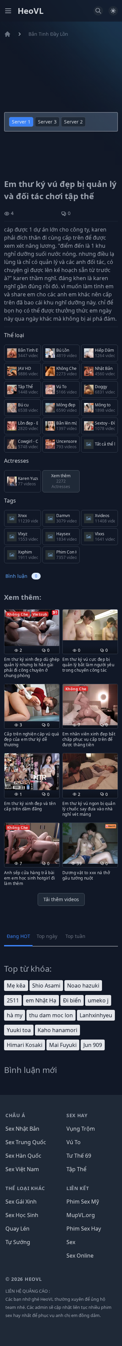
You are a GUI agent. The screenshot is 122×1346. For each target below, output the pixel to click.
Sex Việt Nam (22, 1169)
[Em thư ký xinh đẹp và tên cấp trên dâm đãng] (31, 771)
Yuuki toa (19, 1030)
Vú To (73, 1142)
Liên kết (77, 1188)
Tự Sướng (17, 1242)
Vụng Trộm (80, 1128)
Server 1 (21, 121)
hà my (14, 1015)
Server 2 (73, 121)
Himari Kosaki (24, 1045)
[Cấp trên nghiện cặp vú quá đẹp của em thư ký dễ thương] (31, 702)
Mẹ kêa (16, 985)
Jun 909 (92, 1045)
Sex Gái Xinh (21, 1201)
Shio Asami (46, 985)
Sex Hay (77, 1115)
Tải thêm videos (61, 899)
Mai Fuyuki (63, 1045)
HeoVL (31, 10)
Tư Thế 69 (78, 1155)
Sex (70, 1242)
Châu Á (15, 1115)
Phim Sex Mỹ (82, 1201)
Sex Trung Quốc (25, 1142)
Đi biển (72, 1000)
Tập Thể (76, 1169)
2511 (13, 1000)
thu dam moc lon (51, 1015)
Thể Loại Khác (25, 1188)
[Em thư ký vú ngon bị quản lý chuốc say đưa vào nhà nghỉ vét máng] (90, 771)
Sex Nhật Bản (22, 1128)
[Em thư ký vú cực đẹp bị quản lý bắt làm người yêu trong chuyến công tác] (90, 625)
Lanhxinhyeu (96, 1015)
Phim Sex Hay (83, 1228)
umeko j (98, 1000)
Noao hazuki (83, 985)
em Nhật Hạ (41, 1000)
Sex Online (80, 1255)
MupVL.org (80, 1215)
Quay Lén (17, 1228)
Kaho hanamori (57, 1030)
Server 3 (47, 121)
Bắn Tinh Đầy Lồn (48, 34)
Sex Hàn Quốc (23, 1155)
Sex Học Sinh (21, 1215)
